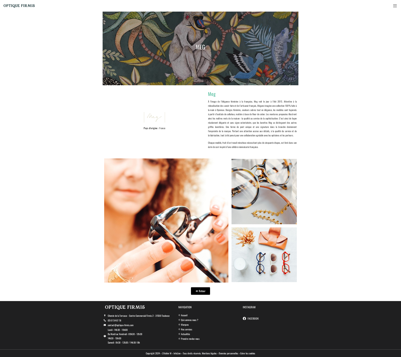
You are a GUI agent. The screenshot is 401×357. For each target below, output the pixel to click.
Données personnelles (228, 353)
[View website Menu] (395, 5)
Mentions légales (209, 353)
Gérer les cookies (247, 353)
